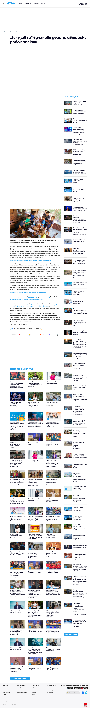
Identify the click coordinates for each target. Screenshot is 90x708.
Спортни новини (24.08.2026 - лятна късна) (78, 181)
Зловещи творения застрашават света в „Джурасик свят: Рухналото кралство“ (53, 482)
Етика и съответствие (75, 699)
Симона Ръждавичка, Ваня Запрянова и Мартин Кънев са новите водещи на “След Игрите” (35, 613)
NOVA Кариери (50, 690)
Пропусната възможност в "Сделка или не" (34, 668)
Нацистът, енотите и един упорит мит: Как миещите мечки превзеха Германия (79, 163)
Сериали (34, 692)
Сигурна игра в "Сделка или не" (35, 443)
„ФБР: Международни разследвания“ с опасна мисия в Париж (53, 649)
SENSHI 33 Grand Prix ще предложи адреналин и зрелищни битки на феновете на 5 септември (17, 573)
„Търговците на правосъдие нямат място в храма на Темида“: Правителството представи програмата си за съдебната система (79, 609)
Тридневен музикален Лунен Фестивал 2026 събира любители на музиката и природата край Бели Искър (35, 650)
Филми (33, 694)
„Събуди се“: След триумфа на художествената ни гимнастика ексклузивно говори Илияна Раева (53, 463)
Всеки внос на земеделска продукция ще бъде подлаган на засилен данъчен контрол (80, 251)
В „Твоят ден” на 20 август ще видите (15, 648)
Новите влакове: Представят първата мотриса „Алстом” (79, 111)
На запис (36, 3)
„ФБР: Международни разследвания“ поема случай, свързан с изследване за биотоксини (52, 613)
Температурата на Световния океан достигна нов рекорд (79, 172)
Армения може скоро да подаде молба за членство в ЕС (80, 301)
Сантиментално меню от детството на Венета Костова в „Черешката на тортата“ (16, 669)
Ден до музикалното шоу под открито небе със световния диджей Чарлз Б (17, 518)
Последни (5, 687)
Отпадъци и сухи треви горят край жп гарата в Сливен (80, 466)
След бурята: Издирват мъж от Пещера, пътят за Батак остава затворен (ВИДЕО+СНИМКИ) (78, 410)
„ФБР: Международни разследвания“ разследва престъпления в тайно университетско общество (34, 594)
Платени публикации (6, 701)
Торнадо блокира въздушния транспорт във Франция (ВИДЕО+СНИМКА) (80, 142)
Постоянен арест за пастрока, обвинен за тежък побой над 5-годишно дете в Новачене (79, 623)
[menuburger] (3, 3)
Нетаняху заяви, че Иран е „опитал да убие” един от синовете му (80, 209)
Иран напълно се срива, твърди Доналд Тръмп (80, 546)
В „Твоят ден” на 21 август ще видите (15, 611)
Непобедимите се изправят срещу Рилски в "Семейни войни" (53, 668)
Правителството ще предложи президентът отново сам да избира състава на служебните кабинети (80, 580)
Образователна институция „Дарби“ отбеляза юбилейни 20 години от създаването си (53, 593)
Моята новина (6, 692)
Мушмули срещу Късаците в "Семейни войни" (52, 572)
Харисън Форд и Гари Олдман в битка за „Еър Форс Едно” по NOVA (17, 553)
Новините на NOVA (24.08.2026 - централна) (78, 293)
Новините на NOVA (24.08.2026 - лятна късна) (78, 189)
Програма (27, 3)
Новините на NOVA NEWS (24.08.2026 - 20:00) (80, 283)
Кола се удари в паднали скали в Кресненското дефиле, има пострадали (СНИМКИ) (80, 377)
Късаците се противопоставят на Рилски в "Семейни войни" (53, 631)
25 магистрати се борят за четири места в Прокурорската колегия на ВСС (78, 445)
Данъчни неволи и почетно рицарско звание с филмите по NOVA (52, 554)
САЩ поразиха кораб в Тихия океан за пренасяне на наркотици (79, 538)
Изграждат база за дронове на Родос (79, 240)
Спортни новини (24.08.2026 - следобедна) (78, 509)
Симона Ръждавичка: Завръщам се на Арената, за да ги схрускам (34, 404)
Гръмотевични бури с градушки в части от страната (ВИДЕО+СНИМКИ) (79, 556)
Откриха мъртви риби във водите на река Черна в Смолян (79, 387)
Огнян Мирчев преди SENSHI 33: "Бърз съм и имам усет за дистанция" (16, 404)
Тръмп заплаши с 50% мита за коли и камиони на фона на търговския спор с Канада (80, 456)
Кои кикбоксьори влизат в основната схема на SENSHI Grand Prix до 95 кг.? (53, 518)
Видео (4, 694)
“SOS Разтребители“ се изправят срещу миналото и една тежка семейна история (17, 482)
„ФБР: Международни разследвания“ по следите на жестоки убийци (16, 445)
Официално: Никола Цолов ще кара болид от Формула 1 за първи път (79, 323)
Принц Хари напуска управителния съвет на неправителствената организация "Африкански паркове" (80, 231)
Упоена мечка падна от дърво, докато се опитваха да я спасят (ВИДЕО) (80, 199)
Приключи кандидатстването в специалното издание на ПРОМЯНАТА (30, 260)
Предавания (35, 690)
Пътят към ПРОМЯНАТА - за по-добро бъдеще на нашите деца (28, 292)
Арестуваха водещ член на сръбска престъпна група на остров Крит (79, 422)
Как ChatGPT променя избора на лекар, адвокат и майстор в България (79, 527)
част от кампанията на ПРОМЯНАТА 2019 (25, 297)
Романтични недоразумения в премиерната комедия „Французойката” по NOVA (34, 554)
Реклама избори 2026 (10, 699)
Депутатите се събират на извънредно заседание (80, 120)
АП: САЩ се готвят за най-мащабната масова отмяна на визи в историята (80, 152)
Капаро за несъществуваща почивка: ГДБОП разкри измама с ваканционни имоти (79, 433)
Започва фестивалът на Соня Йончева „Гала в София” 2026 (53, 500)
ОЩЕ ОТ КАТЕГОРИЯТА (20, 678)
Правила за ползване (66, 699)
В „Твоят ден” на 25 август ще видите (51, 382)
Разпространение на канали (20, 699)
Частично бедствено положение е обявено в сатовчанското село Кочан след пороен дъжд (79, 274)
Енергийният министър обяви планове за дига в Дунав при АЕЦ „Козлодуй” (80, 356)
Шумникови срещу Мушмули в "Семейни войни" (52, 444)
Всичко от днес (6, 690)
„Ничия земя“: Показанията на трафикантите (50, 536)
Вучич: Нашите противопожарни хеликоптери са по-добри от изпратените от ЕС (80, 397)
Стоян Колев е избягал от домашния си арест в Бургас (80, 332)
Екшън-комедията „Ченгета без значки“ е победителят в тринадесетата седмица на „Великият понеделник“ (16, 385)
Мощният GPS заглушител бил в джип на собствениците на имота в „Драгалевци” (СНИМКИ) (80, 567)
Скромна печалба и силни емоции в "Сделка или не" (35, 631)
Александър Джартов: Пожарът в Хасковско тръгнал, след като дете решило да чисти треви (80, 312)
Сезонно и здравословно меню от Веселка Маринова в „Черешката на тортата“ (17, 632)
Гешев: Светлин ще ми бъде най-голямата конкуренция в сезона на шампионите (35, 384)
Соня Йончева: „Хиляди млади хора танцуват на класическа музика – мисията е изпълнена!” (35, 424)
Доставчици (36, 699)
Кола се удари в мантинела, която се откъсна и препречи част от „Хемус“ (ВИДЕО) (79, 498)
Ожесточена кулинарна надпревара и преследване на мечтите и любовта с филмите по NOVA (35, 482)
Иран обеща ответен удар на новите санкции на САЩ (79, 103)
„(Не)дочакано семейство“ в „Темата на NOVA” (16, 536)
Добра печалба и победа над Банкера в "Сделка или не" (35, 572)
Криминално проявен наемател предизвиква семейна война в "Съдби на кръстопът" (35, 536)
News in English (50, 692)
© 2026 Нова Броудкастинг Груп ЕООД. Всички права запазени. (13, 704)
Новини (19, 3)
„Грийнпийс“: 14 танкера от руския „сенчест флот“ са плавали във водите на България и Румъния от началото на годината (80, 343)
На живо (43, 3)
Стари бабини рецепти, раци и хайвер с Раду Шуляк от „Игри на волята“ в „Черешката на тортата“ (17, 463)
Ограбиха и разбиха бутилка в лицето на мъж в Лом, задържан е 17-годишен (80, 366)
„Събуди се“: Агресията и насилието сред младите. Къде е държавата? (35, 518)
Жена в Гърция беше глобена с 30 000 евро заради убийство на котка (79, 263)
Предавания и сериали (22, 692)
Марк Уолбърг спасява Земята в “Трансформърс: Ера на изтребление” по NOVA (17, 501)
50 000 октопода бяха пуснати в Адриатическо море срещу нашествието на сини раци (79, 219)
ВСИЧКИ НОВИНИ (71, 634)
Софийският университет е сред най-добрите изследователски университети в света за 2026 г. (80, 477)
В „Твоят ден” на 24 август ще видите (33, 461)
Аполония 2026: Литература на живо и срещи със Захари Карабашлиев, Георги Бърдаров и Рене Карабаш (17, 425)
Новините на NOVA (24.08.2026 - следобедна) (78, 517)
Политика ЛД (59, 699)
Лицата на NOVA (21, 690)
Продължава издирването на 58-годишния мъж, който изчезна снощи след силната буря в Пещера (80, 131)
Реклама (4, 699)
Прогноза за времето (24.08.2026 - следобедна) (79, 488)
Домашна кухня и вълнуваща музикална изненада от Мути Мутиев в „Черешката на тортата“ (17, 593)
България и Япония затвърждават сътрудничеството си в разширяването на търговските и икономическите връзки (80, 593)
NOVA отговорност (51, 687)
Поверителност (53, 699)
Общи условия (46, 699)
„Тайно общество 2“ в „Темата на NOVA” (34, 499)
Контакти (41, 699)
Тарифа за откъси (29, 699)
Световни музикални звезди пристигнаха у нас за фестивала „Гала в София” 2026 (53, 424)
